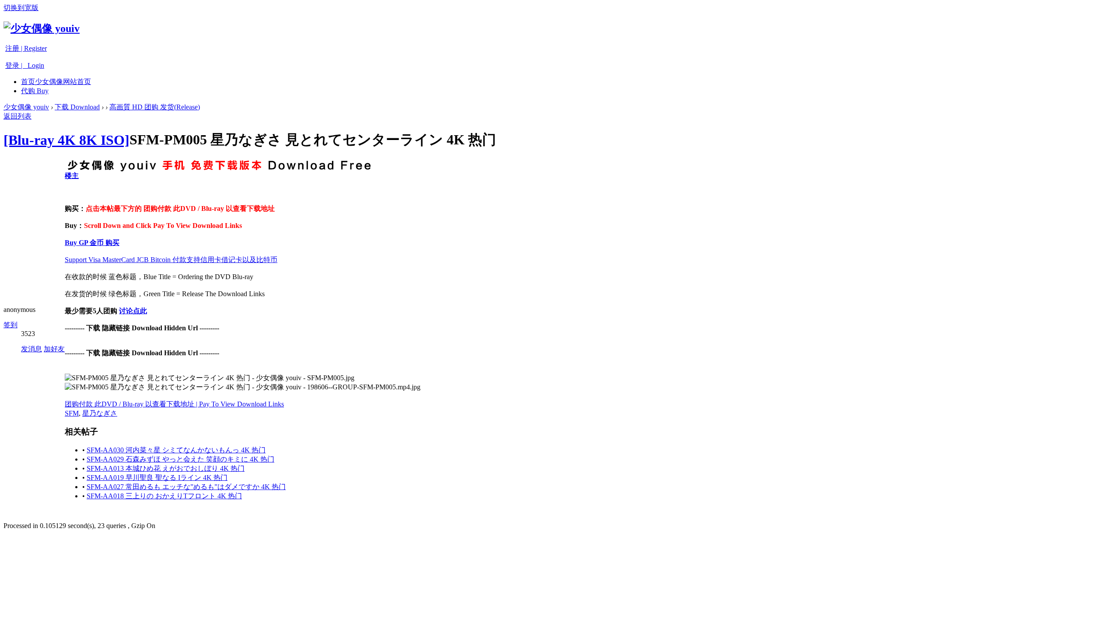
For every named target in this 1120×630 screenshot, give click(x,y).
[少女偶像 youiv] (42, 28)
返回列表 (18, 116)
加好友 (54, 349)
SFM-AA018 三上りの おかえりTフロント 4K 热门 (164, 496)
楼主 (72, 175)
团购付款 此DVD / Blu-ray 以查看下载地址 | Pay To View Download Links (174, 404)
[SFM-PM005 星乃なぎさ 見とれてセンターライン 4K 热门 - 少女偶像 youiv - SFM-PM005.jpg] (209, 378)
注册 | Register (26, 48)
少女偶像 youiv (26, 107)
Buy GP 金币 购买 (92, 242)
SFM (72, 413)
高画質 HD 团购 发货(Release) (154, 107)
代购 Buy (35, 90)
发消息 (31, 349)
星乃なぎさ (99, 413)
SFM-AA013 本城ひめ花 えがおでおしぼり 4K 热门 (166, 468)
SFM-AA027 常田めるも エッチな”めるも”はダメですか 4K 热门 (186, 486)
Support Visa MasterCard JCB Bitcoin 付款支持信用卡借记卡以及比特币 (171, 259)
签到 (11, 325)
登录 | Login (24, 65)
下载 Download (77, 107)
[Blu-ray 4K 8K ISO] (67, 140)
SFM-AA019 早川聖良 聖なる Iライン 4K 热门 (157, 477)
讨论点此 (133, 311)
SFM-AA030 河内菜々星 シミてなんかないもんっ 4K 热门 (176, 450)
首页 (56, 81)
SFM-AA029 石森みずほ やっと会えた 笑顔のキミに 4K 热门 (180, 459)
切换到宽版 (21, 7)
